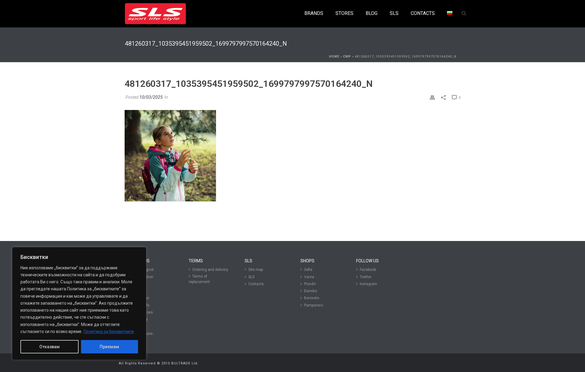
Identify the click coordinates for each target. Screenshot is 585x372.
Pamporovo (313, 305)
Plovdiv (310, 284)
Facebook (368, 269)
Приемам (109, 346)
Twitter (365, 277)
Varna (309, 277)
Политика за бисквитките (108, 331)
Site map (255, 269)
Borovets (311, 298)
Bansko (310, 291)
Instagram (368, 284)
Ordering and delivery (210, 269)
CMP (347, 56)
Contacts (256, 284)
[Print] (432, 97)
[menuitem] (450, 13)
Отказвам (49, 346)
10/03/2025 (151, 97)
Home (334, 56)
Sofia (308, 269)
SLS (251, 277)
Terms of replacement (199, 279)
